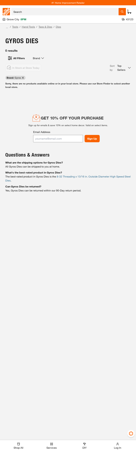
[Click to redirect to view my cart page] (129, 12)
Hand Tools (28, 26)
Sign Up (92, 138)
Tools (15, 26)
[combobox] (64, 11)
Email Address (41, 131)
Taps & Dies (45, 26)
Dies (58, 26)
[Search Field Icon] (122, 11)
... (7, 27)
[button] (120, 68)
